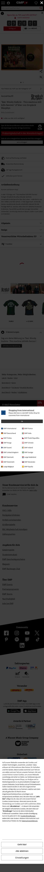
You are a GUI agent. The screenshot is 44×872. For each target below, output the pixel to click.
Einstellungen (22, 857)
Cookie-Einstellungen (28, 816)
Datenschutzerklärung (29, 821)
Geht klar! (22, 844)
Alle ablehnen (22, 851)
